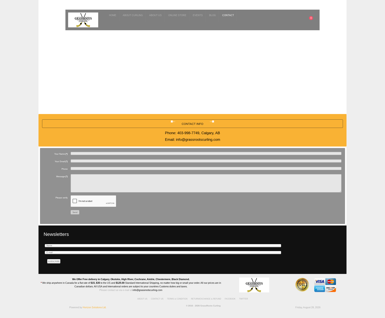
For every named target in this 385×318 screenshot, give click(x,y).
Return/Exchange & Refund (206, 299)
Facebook (230, 299)
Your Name (61, 154)
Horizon (94, 307)
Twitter (243, 299)
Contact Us (157, 299)
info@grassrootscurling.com (147, 290)
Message (62, 176)
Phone (65, 169)
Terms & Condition (177, 299)
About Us (142, 299)
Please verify (61, 197)
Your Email (61, 161)
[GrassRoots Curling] (83, 19)
